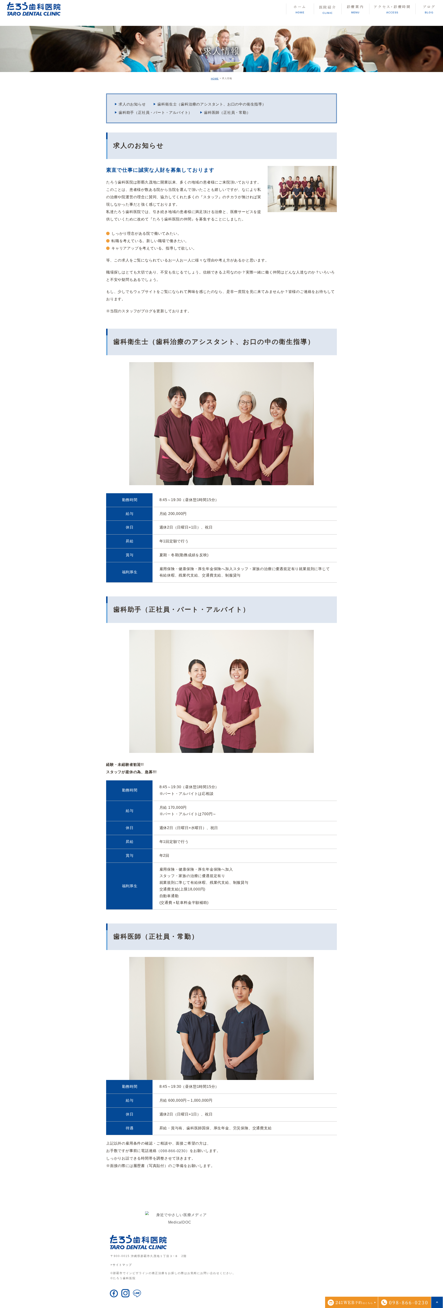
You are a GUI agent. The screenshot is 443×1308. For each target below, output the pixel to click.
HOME (215, 78)
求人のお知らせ (132, 104)
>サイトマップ (121, 1264)
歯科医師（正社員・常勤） (227, 112)
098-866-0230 (173, 1151)
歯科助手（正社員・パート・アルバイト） (155, 112)
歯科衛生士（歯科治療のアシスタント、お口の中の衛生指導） (211, 104)
